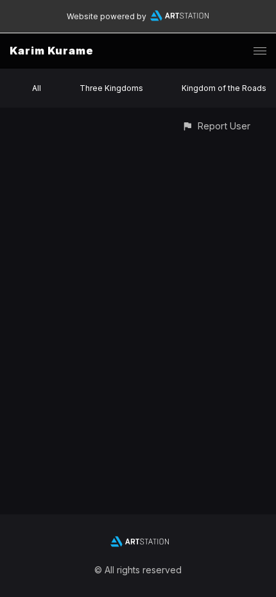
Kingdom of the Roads (224, 88)
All (36, 88)
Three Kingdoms (111, 88)
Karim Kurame (52, 50)
